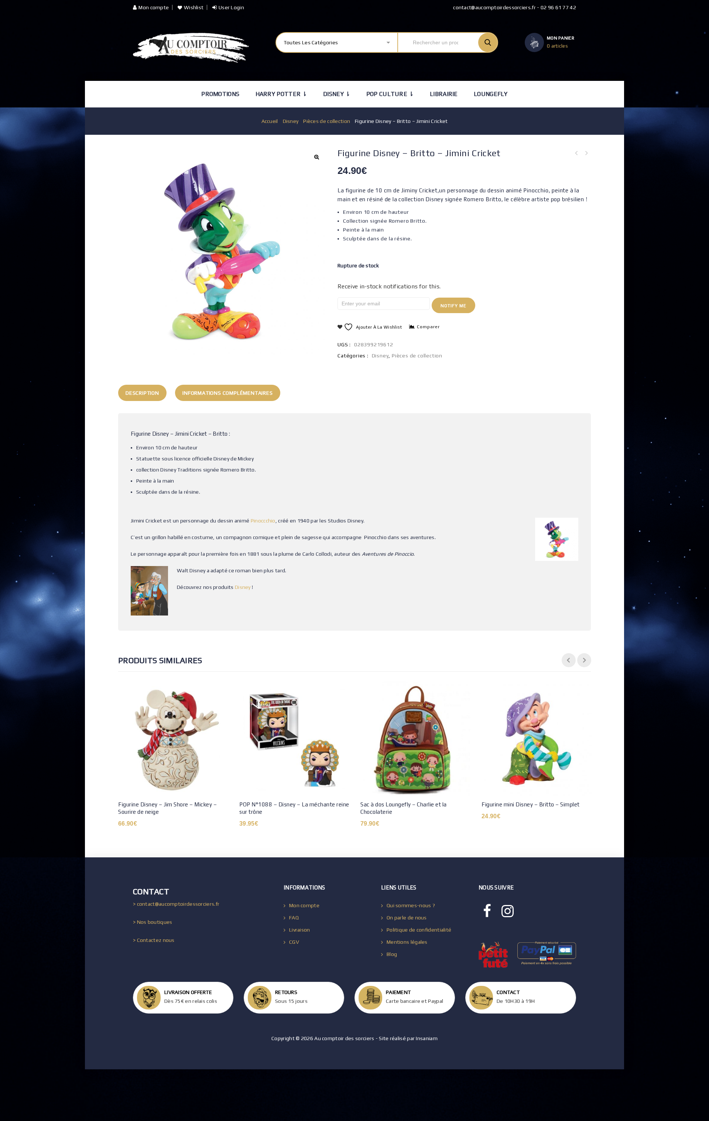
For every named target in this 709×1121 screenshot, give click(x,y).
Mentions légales (407, 942)
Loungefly (491, 93)
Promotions (220, 93)
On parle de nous (407, 918)
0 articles (557, 46)
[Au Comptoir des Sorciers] (191, 48)
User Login (231, 7)
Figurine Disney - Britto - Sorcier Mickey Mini (586, 153)
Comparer (428, 326)
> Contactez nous (154, 940)
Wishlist (193, 7)
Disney (291, 121)
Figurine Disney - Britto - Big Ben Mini (576, 153)
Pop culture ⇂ (390, 93)
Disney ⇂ (336, 93)
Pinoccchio (263, 521)
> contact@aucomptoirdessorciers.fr (176, 904)
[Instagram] (507, 911)
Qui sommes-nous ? (411, 905)
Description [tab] (142, 393)
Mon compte (153, 7)
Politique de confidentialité (419, 930)
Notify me (453, 305)
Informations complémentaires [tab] (227, 393)
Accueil (269, 121)
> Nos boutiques (152, 922)
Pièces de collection (326, 121)
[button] (316, 157)
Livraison (299, 930)
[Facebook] (487, 911)
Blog (392, 954)
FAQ (294, 918)
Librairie (444, 93)
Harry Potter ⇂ (281, 93)
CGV (294, 942)
